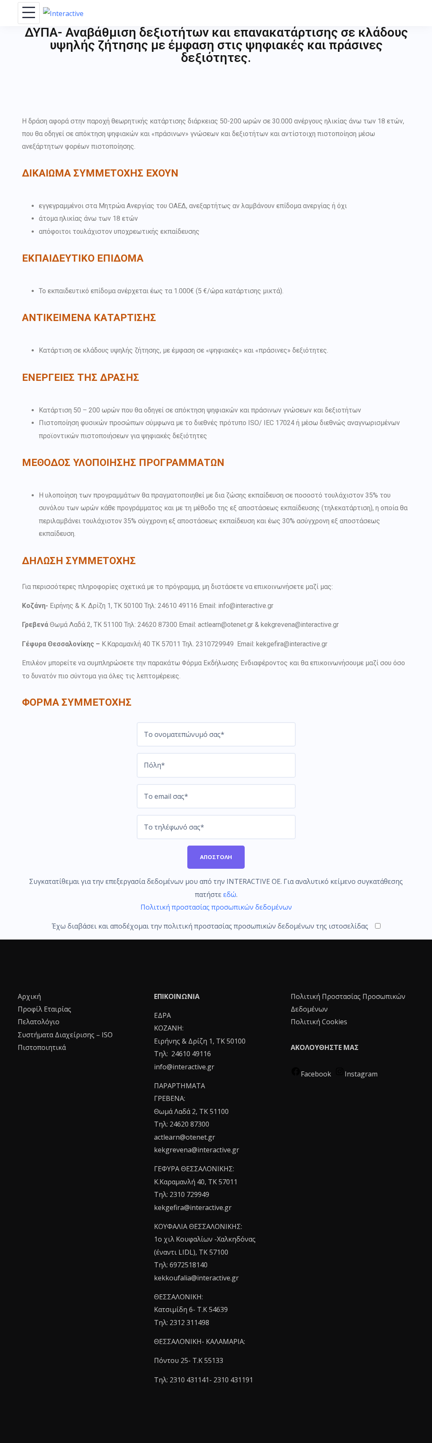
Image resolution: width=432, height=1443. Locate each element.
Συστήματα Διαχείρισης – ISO (65, 1034)
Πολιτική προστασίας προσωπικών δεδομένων (216, 907)
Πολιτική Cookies (319, 1021)
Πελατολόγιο (38, 1021)
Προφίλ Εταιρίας (44, 1009)
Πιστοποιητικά (42, 1047)
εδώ (229, 894)
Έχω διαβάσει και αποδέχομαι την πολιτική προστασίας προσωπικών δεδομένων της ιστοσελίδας (210, 926)
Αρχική (29, 996)
